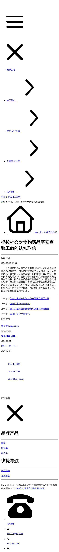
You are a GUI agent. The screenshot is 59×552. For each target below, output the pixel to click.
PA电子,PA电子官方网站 (26, 488)
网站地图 (40, 488)
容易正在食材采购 (10, 326)
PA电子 (38, 232)
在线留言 (5, 475)
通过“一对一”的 (8, 346)
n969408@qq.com (16, 379)
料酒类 (4, 453)
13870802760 (14, 371)
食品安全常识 (50, 232)
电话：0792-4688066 (10, 197)
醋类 (3, 443)
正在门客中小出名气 (20, 303)
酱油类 (4, 448)
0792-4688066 (14, 364)
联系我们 (5, 470)
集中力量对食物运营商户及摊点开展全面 (29, 298)
